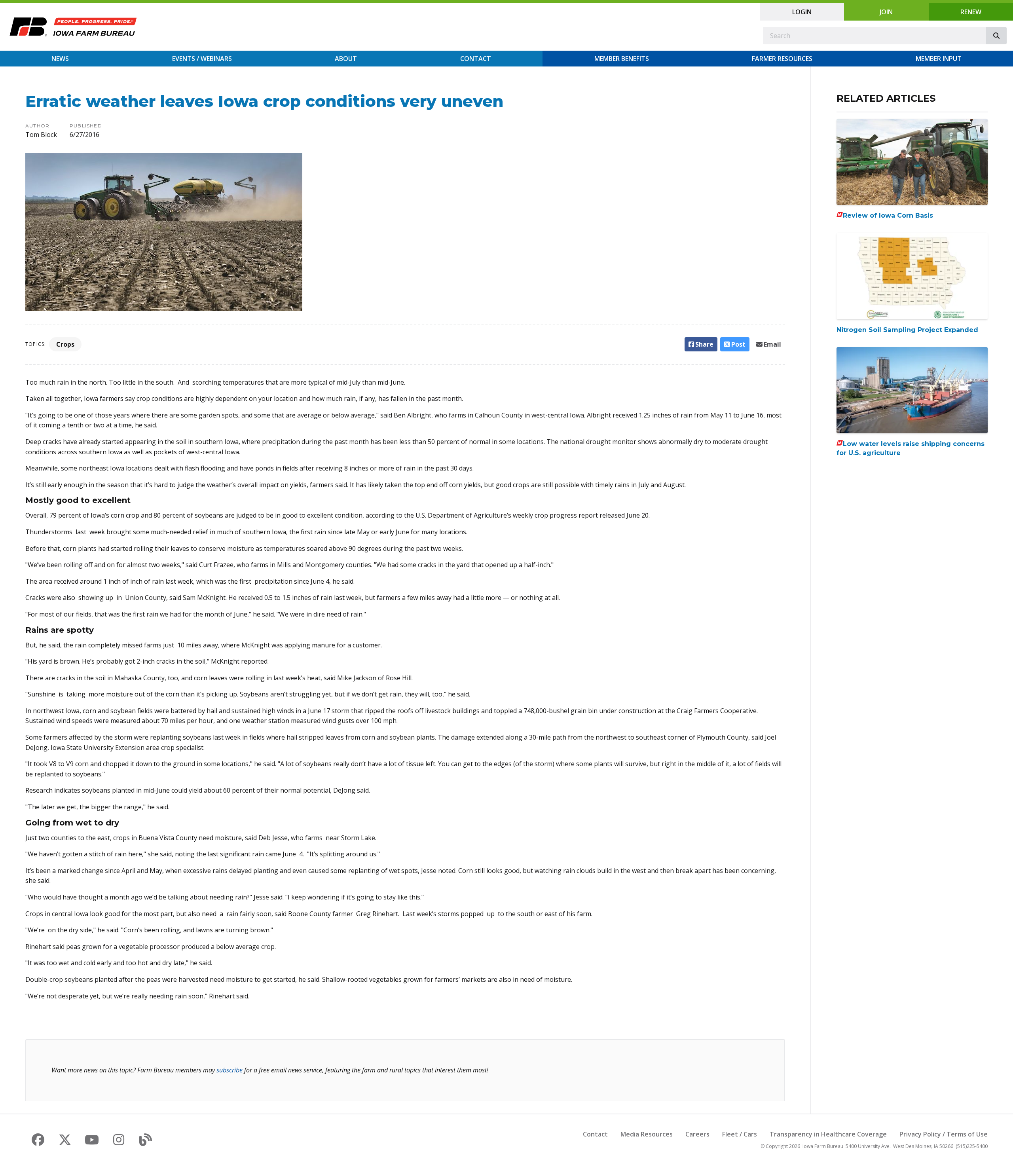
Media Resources (646, 1134)
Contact (475, 58)
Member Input (939, 58)
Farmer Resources (782, 58)
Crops (65, 344)
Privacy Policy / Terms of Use (943, 1134)
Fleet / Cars (739, 1134)
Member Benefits (621, 58)
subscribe (229, 1070)
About (346, 58)
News (60, 58)
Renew (970, 12)
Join (886, 12)
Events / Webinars (202, 58)
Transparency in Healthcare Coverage (828, 1134)
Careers (697, 1134)
